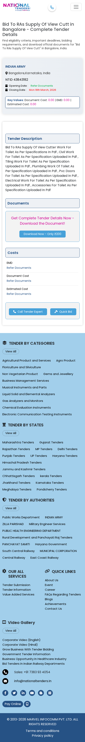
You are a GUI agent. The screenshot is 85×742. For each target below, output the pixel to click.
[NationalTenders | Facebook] (5, 693)
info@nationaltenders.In (32, 681)
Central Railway (13, 558)
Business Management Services (25, 381)
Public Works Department (21, 517)
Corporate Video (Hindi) (20, 645)
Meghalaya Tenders (16, 489)
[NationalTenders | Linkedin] (23, 693)
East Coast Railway (44, 558)
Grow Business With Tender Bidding (28, 649)
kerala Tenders (51, 476)
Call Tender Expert (30, 312)
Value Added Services (18, 594)
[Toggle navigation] (76, 7)
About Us (51, 580)
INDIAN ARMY (54, 517)
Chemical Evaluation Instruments (26, 407)
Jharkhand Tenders (16, 483)
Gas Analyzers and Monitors (22, 401)
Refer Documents (19, 268)
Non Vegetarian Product (20, 374)
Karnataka (33, 73)
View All (10, 351)
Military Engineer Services (47, 524)
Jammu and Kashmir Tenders (23, 469)
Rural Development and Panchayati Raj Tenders (37, 537)
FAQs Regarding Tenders (63, 594)
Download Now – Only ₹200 (42, 234)
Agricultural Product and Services (26, 360)
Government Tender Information (26, 654)
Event (49, 585)
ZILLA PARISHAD (13, 524)
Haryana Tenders (64, 456)
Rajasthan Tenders (16, 449)
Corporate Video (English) (21, 640)
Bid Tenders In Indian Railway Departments (33, 664)
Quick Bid (65, 312)
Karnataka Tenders (50, 483)
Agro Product (66, 360)
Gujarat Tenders (51, 442)
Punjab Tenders (13, 456)
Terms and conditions (42, 731)
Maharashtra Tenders (18, 442)
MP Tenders (43, 449)
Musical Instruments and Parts (24, 387)
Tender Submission (16, 585)
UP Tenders (38, 456)
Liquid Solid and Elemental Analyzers (28, 394)
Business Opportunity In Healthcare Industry (34, 659)
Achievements (55, 604)
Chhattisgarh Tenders (18, 476)
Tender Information (16, 590)
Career (50, 590)
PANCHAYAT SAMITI (16, 544)
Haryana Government (51, 544)
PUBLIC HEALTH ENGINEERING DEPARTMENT (31, 531)
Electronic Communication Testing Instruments (37, 414)
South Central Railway (18, 551)
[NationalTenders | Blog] (41, 693)
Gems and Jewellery (58, 374)
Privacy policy (42, 735)
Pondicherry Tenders (52, 489)
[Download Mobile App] (27, 704)
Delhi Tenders (67, 449)
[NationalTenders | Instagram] (50, 693)
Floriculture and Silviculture (21, 367)
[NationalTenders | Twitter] (14, 693)
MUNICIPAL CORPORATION (58, 551)
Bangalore (16, 73)
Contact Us (53, 609)
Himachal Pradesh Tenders (22, 462)
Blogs (49, 599)
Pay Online (13, 704)
